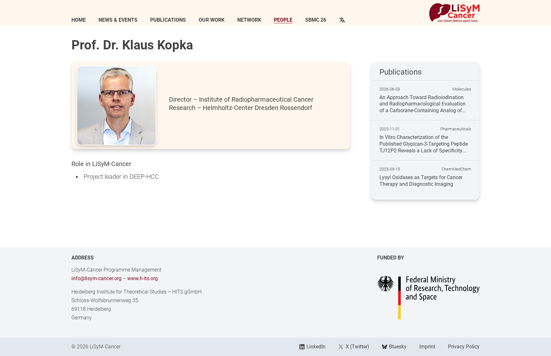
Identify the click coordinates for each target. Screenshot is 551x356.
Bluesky (398, 347)
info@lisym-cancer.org (96, 278)
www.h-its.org (142, 278)
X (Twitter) (357, 347)
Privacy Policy (464, 347)
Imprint (427, 347)
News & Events (118, 20)
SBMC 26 (315, 20)
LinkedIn (316, 347)
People (283, 20)
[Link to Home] (454, 12)
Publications (168, 20)
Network (249, 20)
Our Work (211, 20)
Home (78, 20)
